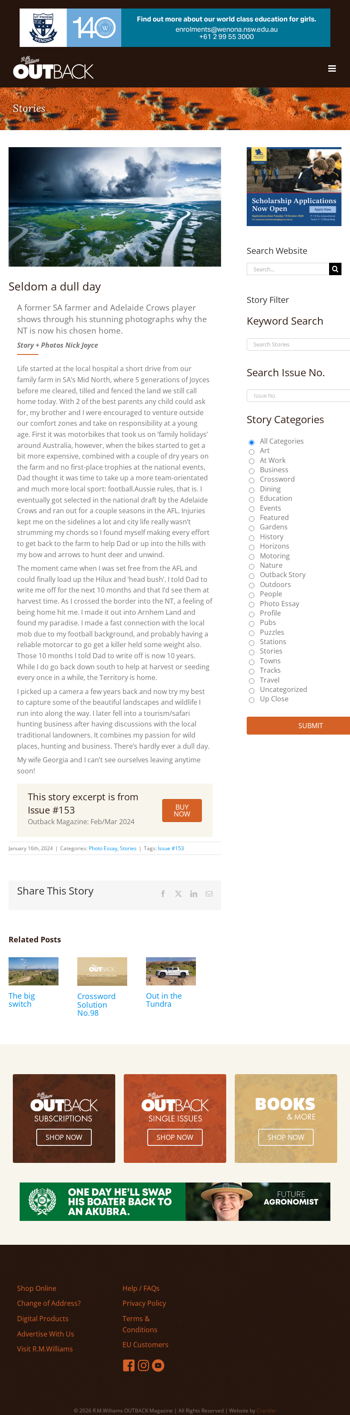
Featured (274, 517)
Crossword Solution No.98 (96, 1004)
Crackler (267, 1410)
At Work (273, 460)
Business (274, 469)
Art (265, 450)
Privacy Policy (144, 1303)
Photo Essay (103, 848)
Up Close (274, 698)
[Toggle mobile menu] (332, 68)
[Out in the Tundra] (171, 962)
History (271, 536)
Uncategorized (283, 689)
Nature (271, 565)
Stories (128, 848)
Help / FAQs (141, 1288)
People (271, 594)
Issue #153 (171, 848)
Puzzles (272, 632)
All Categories (282, 441)
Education (276, 498)
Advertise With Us (45, 1334)
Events (270, 508)
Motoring (275, 556)
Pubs (268, 622)
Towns (270, 660)
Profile (270, 613)
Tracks (270, 670)
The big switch (22, 1000)
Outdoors (275, 584)
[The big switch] (33, 962)
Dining (270, 489)
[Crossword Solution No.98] (102, 962)
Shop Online (36, 1288)
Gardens (274, 527)
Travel (270, 680)
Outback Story (283, 574)
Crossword (277, 479)
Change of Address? (49, 1303)
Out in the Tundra (164, 1000)
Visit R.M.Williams (45, 1349)
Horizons (274, 546)
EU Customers (145, 1344)
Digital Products (43, 1318)
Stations (273, 641)
